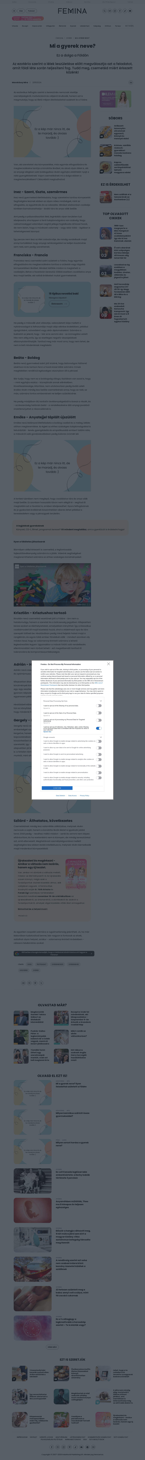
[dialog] (72, 730)
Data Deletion (60, 795)
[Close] (109, 665)
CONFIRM (57, 788)
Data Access (72, 795)
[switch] (99, 705)
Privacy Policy (84, 795)
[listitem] (72, 701)
